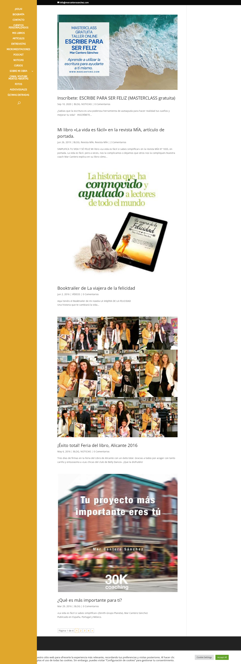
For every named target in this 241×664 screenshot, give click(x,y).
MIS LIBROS (18, 33)
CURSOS (18, 66)
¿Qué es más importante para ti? (89, 600)
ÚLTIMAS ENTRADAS (18, 95)
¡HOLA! (18, 9)
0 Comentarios (102, 104)
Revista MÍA (87, 142)
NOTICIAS (18, 60)
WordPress (118, 659)
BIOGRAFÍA (18, 14)
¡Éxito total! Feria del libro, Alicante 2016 (97, 445)
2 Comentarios (118, 142)
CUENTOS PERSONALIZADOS (18, 26)
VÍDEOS (76, 294)
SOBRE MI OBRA (18, 71)
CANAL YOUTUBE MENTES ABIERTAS (18, 77)
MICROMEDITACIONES (18, 49)
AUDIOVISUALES (18, 90)
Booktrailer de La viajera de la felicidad (96, 288)
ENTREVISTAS (18, 44)
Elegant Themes (82, 659)
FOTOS (18, 84)
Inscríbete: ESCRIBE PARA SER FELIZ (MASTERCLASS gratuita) (116, 98)
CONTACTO (18, 20)
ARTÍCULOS (18, 38)
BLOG (77, 104)
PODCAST (18, 55)
